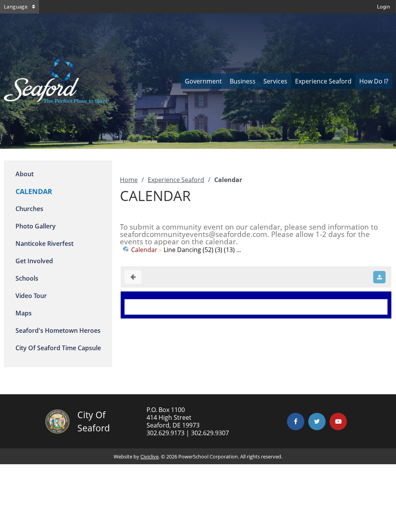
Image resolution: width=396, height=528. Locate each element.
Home (129, 179)
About (24, 174)
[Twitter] (317, 421)
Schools (26, 278)
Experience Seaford (176, 179)
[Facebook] (295, 421)
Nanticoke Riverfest (44, 243)
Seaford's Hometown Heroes (58, 330)
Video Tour (31, 295)
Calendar (144, 249)
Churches (29, 208)
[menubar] (286, 81)
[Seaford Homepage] (56, 100)
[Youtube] (338, 421)
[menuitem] (203, 81)
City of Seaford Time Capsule (58, 348)
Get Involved (34, 261)
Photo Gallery (35, 226)
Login (383, 7)
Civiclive (149, 456)
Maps (23, 313)
